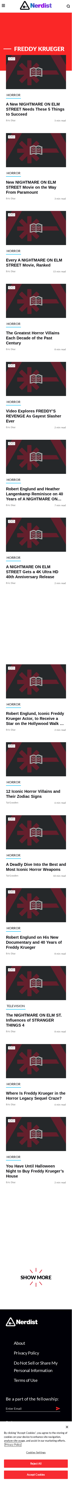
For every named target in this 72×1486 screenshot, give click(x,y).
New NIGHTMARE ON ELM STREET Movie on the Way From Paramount (31, 187)
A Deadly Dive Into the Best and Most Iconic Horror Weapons (36, 867)
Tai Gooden (12, 802)
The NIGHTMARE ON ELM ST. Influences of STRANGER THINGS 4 (34, 1020)
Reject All (35, 1463)
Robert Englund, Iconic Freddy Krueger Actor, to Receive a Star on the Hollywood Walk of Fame (35, 718)
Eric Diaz (11, 120)
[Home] (21, 1325)
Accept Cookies (36, 1474)
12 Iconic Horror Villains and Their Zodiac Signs (33, 794)
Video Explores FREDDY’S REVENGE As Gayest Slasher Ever (33, 416)
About (19, 1343)
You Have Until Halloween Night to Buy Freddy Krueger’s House (35, 1171)
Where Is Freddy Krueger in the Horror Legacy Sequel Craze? (35, 1095)
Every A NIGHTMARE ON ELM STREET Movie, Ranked (34, 262)
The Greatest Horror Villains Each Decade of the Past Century (32, 338)
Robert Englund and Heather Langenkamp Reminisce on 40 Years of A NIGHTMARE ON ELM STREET (34, 494)
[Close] (67, 1427)
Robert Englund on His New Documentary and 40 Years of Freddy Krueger (34, 942)
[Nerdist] (36, 6)
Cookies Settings (36, 1452)
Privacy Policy (26, 1353)
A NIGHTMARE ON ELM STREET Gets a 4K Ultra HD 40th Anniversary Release (32, 572)
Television (16, 1006)
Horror (14, 95)
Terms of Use (26, 1380)
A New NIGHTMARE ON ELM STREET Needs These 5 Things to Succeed (35, 109)
